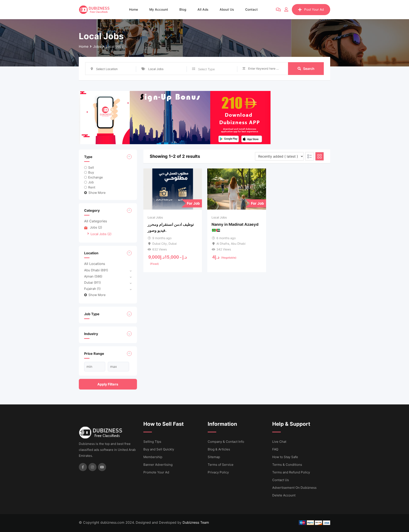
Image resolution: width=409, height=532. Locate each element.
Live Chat (279, 442)
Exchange (95, 177)
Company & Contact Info (226, 442)
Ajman (93, 276)
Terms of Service (220, 465)
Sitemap (214, 457)
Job (91, 182)
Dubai (92, 282)
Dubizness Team (196, 522)
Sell (91, 167)
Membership (152, 457)
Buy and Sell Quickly (158, 449)
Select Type (206, 69)
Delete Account (283, 495)
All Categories (95, 221)
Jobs (96, 227)
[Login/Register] (286, 9)
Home (133, 9)
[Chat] (278, 9)
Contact (251, 9)
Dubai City (159, 243)
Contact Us (280, 480)
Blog (182, 9)
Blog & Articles (219, 449)
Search (308, 68)
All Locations (94, 264)
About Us (227, 9)
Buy (91, 172)
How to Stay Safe (285, 457)
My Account (158, 9)
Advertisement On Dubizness (294, 488)
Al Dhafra (222, 243)
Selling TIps (152, 442)
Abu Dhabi (96, 270)
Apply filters (107, 384)
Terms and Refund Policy (291, 472)
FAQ (275, 449)
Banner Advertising (158, 465)
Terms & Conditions (287, 465)
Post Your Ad (314, 9)
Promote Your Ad (156, 472)
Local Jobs (101, 234)
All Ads (202, 9)
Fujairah (92, 289)
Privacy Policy (218, 472)
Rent (91, 187)
